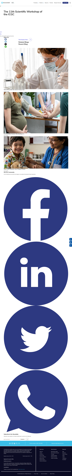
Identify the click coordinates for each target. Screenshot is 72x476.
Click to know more (21, 469)
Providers (35, 2)
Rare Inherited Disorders (55, 452)
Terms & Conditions (43, 456)
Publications (64, 458)
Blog (63, 451)
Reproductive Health (54, 451)
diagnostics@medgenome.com (57, 443)
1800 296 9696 (39, 443)
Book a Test (65, 2)
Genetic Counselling (54, 458)
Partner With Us (42, 459)
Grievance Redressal (43, 460)
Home (1, 31)
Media (63, 455)
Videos (63, 456)
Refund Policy (42, 458)
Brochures (64, 452)
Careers (41, 452)
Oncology (52, 454)
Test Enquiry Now (23, 39)
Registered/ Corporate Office (9, 459)
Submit (22, 439)
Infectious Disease (54, 455)
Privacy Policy (42, 455)
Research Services (57, 2)
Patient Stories (64, 454)
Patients (41, 2)
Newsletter (64, 459)
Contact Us (41, 454)
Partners (51, 2)
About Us (46, 2)
